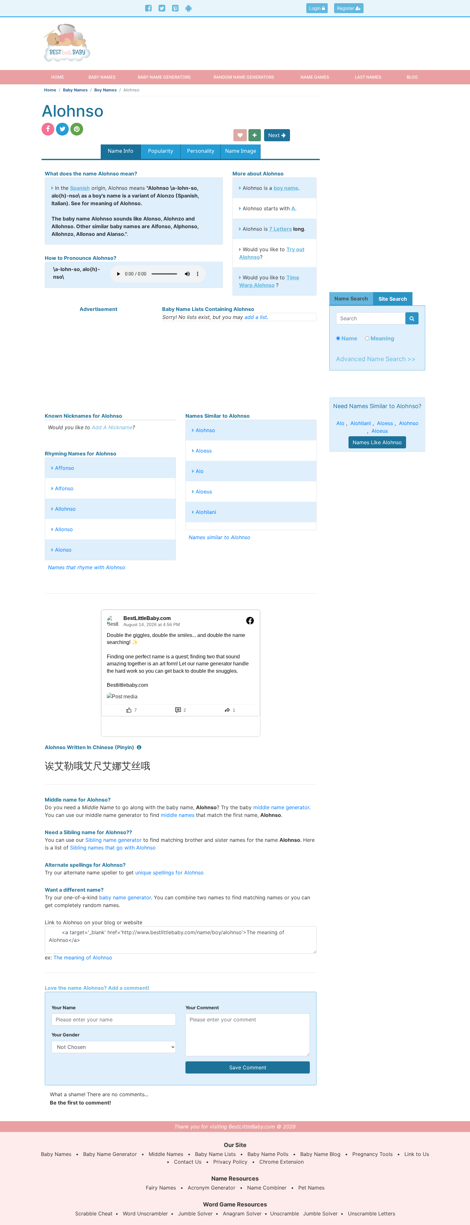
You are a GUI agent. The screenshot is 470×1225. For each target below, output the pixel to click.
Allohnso (65, 509)
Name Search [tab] (351, 298)
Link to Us (416, 1154)
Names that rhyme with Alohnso (86, 567)
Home (63, 77)
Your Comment (202, 1007)
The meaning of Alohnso (82, 957)
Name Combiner (266, 1187)
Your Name (63, 1007)
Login (315, 8)
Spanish (80, 188)
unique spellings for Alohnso (169, 872)
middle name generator (281, 807)
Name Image (240, 150)
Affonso (64, 468)
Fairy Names (161, 1187)
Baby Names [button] (102, 77)
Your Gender (65, 1034)
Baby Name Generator (110, 1154)
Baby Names (75, 90)
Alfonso (64, 488)
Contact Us (187, 1162)
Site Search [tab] (393, 299)
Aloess (204, 450)
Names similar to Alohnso (219, 537)
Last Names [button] (368, 77)
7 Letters (280, 229)
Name (348, 338)
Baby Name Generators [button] (164, 77)
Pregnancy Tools (372, 1154)
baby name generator (125, 897)
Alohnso (205, 430)
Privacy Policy (230, 1162)
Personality (200, 150)
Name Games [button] (315, 77)
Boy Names (105, 90)
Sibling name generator (113, 840)
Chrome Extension (281, 1162)
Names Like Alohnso (377, 442)
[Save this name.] (240, 135)
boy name (286, 188)
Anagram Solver (242, 1213)
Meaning (381, 338)
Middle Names (166, 1154)
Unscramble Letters (371, 1213)
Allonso (64, 529)
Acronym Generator (211, 1187)
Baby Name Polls (267, 1154)
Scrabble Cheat (94, 1213)
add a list (256, 317)
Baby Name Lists (215, 1154)
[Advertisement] (284, 38)
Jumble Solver (195, 1213)
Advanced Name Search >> (376, 359)
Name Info (120, 150)
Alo (200, 471)
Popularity (160, 150)
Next (274, 135)
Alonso (63, 550)
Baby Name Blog (320, 1154)
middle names (177, 815)
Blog (412, 77)
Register (346, 8)
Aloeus (204, 491)
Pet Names (311, 1187)
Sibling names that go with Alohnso (113, 847)
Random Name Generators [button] (244, 77)
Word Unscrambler (145, 1213)
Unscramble (284, 1213)
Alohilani (206, 512)
